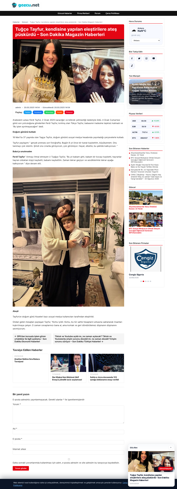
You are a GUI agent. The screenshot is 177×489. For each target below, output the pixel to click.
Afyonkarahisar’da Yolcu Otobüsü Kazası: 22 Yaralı (144, 154)
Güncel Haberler (65, 13)
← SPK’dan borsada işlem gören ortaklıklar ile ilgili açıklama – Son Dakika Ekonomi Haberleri (31, 339)
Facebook (38, 112)
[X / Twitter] (139, 58)
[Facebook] (132, 58)
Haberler (16, 22)
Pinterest (69, 112)
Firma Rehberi (83, 13)
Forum (97, 13)
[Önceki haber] (153, 83)
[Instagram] (146, 58)
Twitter (27, 112)
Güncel (25, 22)
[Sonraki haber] (158, 83)
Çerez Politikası (112, 13)
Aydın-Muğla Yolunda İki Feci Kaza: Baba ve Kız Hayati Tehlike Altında (145, 166)
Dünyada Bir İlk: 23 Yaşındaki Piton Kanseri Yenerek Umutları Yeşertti (144, 171)
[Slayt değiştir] (141, 281)
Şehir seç (136, 35)
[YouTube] (154, 58)
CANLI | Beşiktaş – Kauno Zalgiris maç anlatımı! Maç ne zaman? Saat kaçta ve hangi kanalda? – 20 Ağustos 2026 (146, 177)
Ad (15, 428)
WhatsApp (49, 112)
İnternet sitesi (19, 449)
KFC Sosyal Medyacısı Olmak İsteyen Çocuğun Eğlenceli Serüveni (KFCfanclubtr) (145, 160)
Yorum (17, 404)
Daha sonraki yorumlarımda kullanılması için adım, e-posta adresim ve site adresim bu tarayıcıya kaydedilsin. (66, 462)
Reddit (59, 112)
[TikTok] (132, 66)
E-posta (17, 439)
